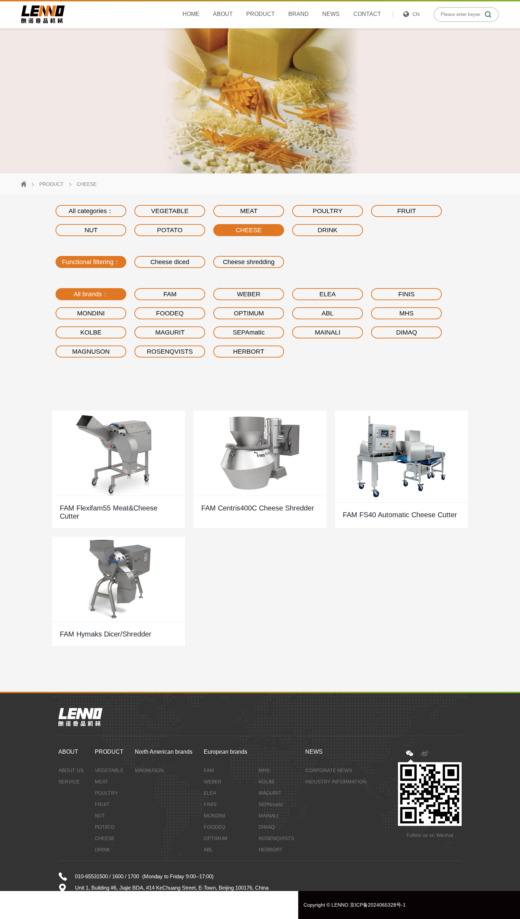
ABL (328, 313)
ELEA (327, 294)
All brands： (91, 294)
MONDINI (91, 313)
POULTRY (327, 211)
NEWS (331, 14)
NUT (91, 230)
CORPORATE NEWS (328, 770)
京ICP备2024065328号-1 (378, 905)
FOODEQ (170, 313)
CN (416, 14)
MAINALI (327, 332)
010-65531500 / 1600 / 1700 (107, 876)
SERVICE (69, 781)
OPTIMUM (249, 313)
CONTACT (367, 14)
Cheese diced (169, 262)
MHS (406, 313)
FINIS (406, 294)
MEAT (249, 211)
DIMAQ (406, 332)
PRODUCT (260, 14)
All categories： (91, 211)
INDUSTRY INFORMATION (335, 781)
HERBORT (248, 351)
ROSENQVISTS (170, 351)
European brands (225, 752)
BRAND (298, 14)
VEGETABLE (170, 211)
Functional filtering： (91, 262)
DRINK (327, 230)
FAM (170, 294)
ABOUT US (70, 770)
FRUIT (406, 211)
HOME (191, 14)
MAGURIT (170, 332)
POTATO (170, 230)
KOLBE (91, 332)
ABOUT (223, 14)
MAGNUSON (91, 351)
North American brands (163, 752)
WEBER (248, 294)
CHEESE (87, 184)
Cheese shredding (249, 262)
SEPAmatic (249, 332)
